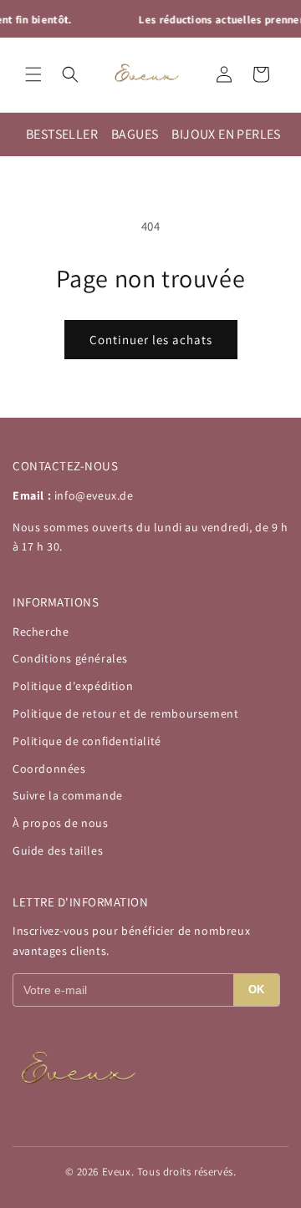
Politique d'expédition (73, 685)
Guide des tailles (58, 850)
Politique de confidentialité (87, 741)
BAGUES (134, 134)
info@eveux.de (94, 495)
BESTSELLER (62, 134)
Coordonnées (49, 768)
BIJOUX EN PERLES (225, 134)
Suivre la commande (68, 795)
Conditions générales (70, 658)
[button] (33, 74)
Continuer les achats (150, 340)
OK (256, 989)
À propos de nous (61, 822)
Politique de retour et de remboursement (125, 713)
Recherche (41, 631)
